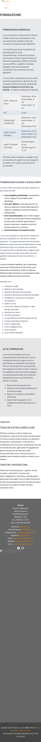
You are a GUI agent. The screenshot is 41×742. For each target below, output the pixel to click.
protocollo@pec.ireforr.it (22, 544)
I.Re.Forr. (7, 4)
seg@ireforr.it (24, 535)
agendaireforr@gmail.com (23, 538)
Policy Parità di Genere (23, 731)
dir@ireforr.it (24, 526)
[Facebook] (18, 549)
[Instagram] (22, 549)
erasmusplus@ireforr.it (24, 541)
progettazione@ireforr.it (26, 532)
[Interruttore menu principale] (6, 8)
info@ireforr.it (27, 529)
